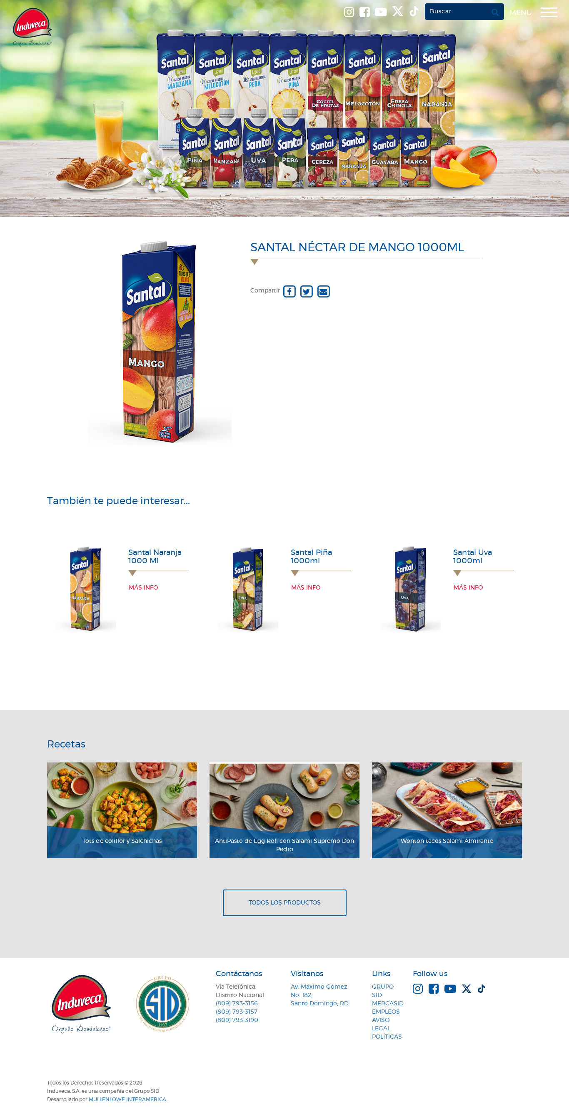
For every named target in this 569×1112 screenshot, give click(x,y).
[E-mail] (323, 291)
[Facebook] (289, 291)
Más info (143, 588)
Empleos (386, 1012)
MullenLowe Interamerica (127, 1099)
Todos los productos (285, 903)
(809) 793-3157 (236, 1012)
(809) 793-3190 (237, 1020)
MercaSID (388, 1004)
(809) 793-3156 (237, 1004)
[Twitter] (306, 291)
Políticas (387, 1037)
